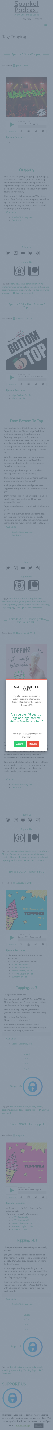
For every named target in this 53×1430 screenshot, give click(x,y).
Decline (33, 744)
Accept (19, 744)
